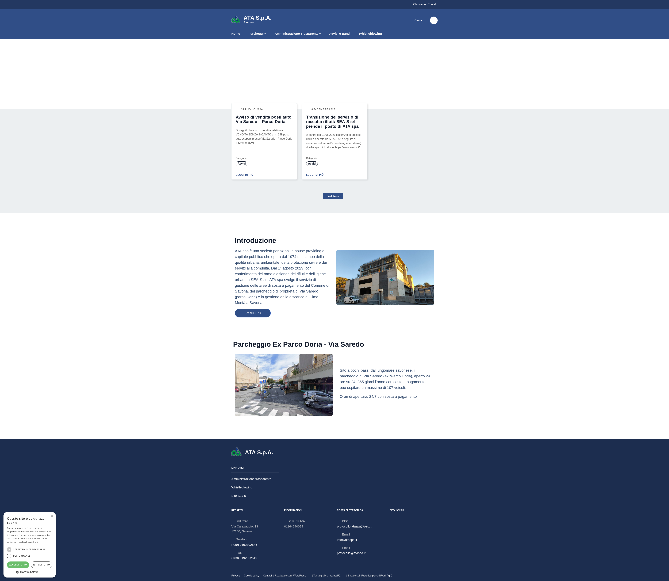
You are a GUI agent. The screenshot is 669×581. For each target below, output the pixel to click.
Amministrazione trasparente (251, 479)
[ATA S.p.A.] (235, 19)
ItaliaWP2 (335, 575)
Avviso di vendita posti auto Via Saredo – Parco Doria (263, 119)
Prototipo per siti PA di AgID (376, 575)
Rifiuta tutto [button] (41, 564)
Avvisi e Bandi (340, 33)
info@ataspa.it (347, 540)
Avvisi (242, 163)
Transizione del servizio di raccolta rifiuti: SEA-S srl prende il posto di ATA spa (332, 122)
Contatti (432, 4)
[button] (29, 572)
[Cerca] (434, 20)
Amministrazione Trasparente (296, 33)
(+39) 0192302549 (244, 558)
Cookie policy (251, 575)
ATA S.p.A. (258, 19)
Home (235, 33)
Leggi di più (245, 174)
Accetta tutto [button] (18, 564)
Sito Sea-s (238, 496)
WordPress (299, 575)
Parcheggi (256, 33)
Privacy (235, 575)
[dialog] (29, 545)
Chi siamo (419, 4)
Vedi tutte (333, 196)
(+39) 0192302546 (244, 544)
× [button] (52, 516)
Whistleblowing (370, 33)
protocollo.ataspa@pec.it (354, 526)
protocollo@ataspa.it (351, 553)
